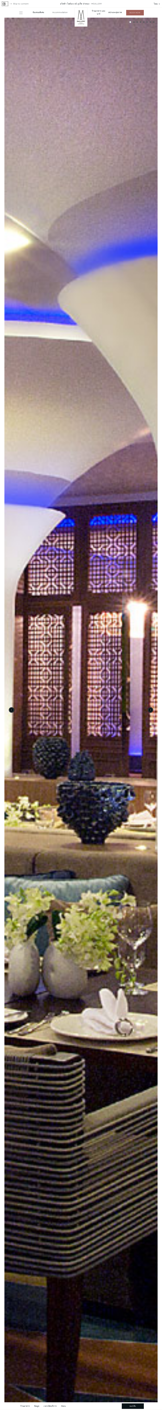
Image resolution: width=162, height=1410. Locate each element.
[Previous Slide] (11, 710)
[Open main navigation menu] (21, 12)
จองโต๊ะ (132, 1406)
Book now (135, 12)
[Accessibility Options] (5, 4)
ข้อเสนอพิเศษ (38, 12)
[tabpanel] (81, 710)
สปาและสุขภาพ (115, 12)
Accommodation (60, 12)
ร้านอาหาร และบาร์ (98, 12)
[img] (81, 17)
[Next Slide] (150, 710)
